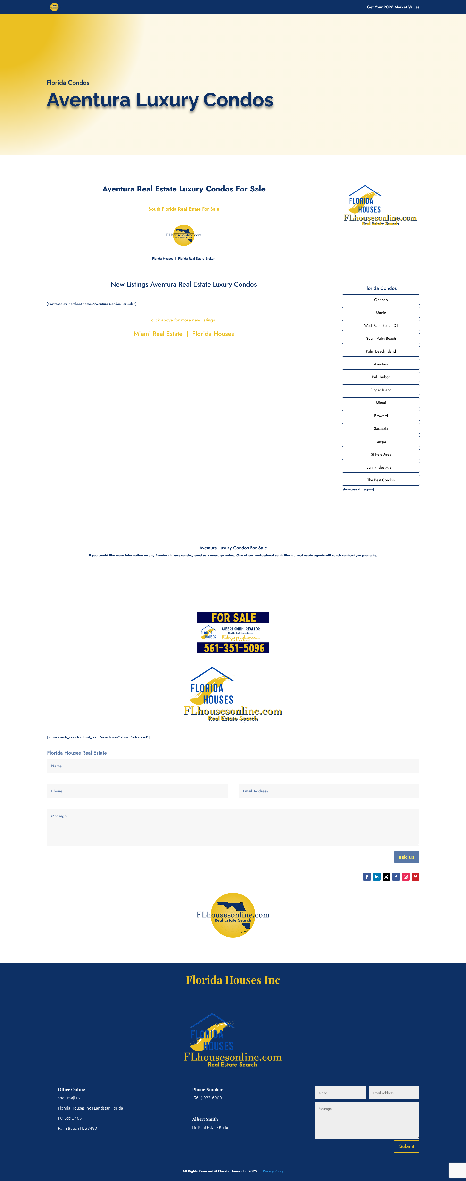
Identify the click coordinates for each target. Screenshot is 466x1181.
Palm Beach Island (381, 351)
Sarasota (381, 428)
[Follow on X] (386, 877)
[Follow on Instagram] (406, 877)
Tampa (381, 441)
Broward (381, 415)
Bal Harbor (381, 377)
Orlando (381, 300)
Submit (406, 1146)
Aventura (381, 364)
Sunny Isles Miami (380, 467)
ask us (407, 856)
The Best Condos (381, 480)
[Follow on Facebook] (367, 877)
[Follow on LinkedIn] (377, 877)
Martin (381, 312)
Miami (381, 403)
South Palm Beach (381, 338)
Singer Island (380, 390)
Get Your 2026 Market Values (393, 7)
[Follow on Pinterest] (415, 877)
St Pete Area (381, 454)
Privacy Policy (273, 1171)
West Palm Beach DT (381, 325)
